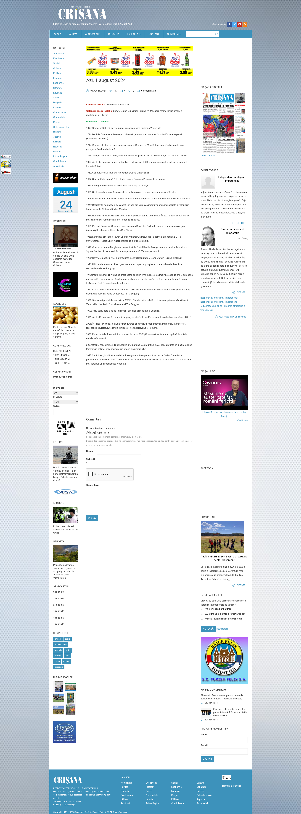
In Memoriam (68, 177)
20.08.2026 (58, 611)
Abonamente (92, 34)
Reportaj (57, 146)
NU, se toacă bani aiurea (218, 608)
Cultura (57, 68)
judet (67, 655)
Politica (57, 73)
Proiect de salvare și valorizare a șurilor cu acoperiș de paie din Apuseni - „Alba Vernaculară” (64, 571)
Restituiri (57, 151)
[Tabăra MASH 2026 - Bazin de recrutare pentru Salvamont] (58, 709)
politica (58, 655)
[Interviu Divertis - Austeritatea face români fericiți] (224, 392)
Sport (56, 97)
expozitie (59, 667)
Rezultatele (222, 628)
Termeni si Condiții (231, 785)
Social (56, 63)
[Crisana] (83, 14)
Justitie (57, 136)
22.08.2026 (58, 598)
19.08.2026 (58, 618)
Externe (57, 107)
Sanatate (58, 88)
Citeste (241, 223)
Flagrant (57, 78)
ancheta (58, 650)
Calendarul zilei (61, 127)
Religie (56, 122)
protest (58, 639)
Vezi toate (242, 420)
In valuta (57, 397)
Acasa (57, 34)
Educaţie (57, 92)
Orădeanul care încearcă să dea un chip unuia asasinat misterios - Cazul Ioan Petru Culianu (65, 259)
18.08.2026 (58, 624)
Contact (154, 34)
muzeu (66, 661)
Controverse (59, 112)
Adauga (207, 759)
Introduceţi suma (62, 376)
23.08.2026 (58, 592)
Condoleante (59, 161)
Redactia (113, 34)
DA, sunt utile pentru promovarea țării (225, 613)
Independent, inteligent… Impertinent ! (219, 297)
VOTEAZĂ (208, 628)
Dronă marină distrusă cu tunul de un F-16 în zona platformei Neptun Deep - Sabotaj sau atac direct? (65, 474)
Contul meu (174, 34)
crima (57, 661)
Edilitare (57, 141)
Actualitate (58, 53)
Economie (58, 82)
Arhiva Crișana (208, 155)
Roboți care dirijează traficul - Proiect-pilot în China (65, 529)
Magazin (57, 102)
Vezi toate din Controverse (232, 316)
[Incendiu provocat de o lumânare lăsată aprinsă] (70, 709)
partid (67, 639)
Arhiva (73, 34)
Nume (90, 451)
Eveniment (58, 58)
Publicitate (134, 34)
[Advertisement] (224, 343)
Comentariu (91, 485)
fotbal (68, 650)
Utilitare (57, 132)
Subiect (90, 460)
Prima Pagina (60, 156)
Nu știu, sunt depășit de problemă (223, 618)
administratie (60, 644)
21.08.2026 (58, 605)
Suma (56, 405)
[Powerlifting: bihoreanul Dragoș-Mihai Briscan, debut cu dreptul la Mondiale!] (58, 686)
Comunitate (59, 117)
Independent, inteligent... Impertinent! (218, 301)
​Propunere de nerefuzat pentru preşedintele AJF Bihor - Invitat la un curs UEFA (230, 712)
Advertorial (58, 166)
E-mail (204, 745)
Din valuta (58, 387)
